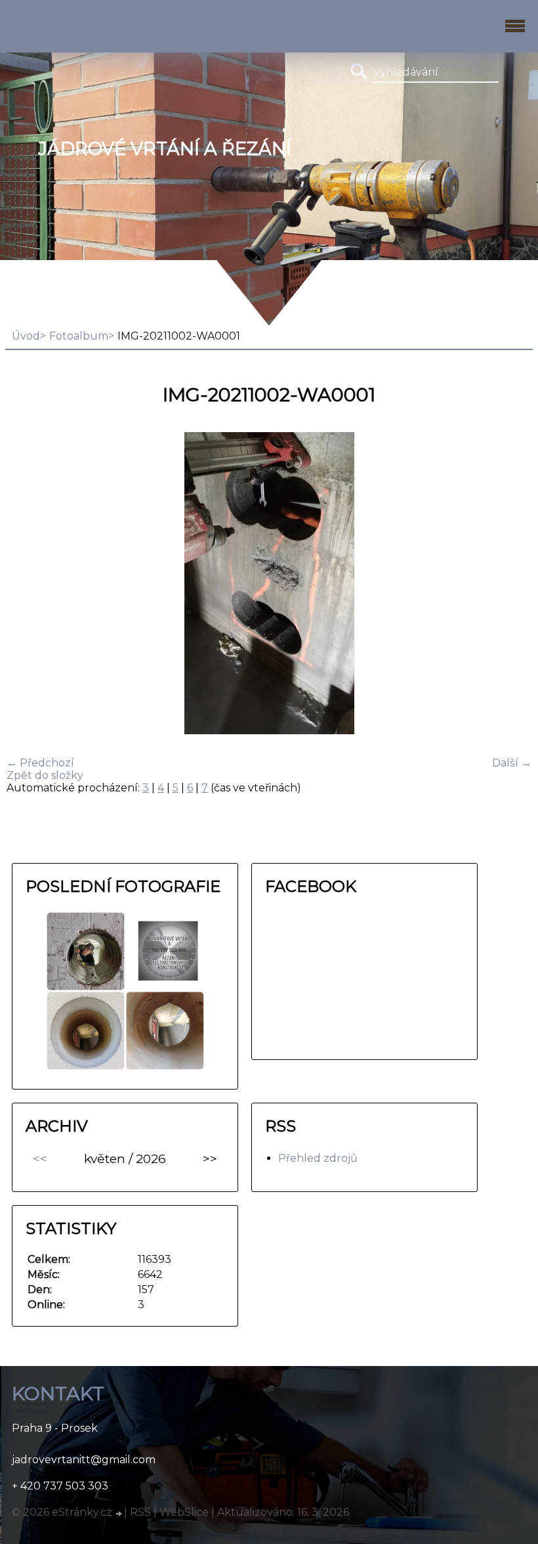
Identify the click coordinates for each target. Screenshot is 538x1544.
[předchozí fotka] (28, 584)
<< (40, 1158)
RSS (140, 1512)
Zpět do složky (45, 775)
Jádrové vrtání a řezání (164, 149)
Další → (511, 763)
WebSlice (184, 1512)
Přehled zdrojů (318, 1158)
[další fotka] (510, 584)
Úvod (26, 336)
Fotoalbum (78, 336)
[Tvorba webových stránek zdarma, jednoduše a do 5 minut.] (119, 1514)
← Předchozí (40, 763)
